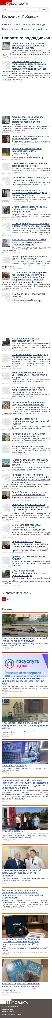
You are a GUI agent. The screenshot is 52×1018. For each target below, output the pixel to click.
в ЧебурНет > (39, 29)
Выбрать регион (8, 1011)
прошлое (22, 593)
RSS (19, 1014)
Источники (29, 24)
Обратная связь (8, 1010)
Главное (6, 24)
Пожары (25, 29)
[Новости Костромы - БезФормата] (14, 3)
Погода (41, 24)
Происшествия (10, 29)
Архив (17, 24)
